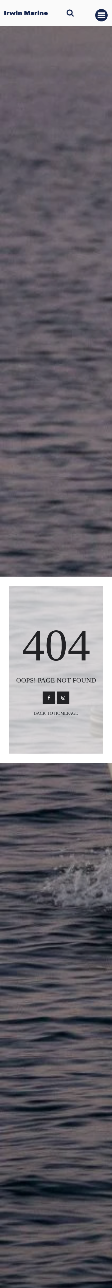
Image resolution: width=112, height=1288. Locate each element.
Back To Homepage (56, 713)
